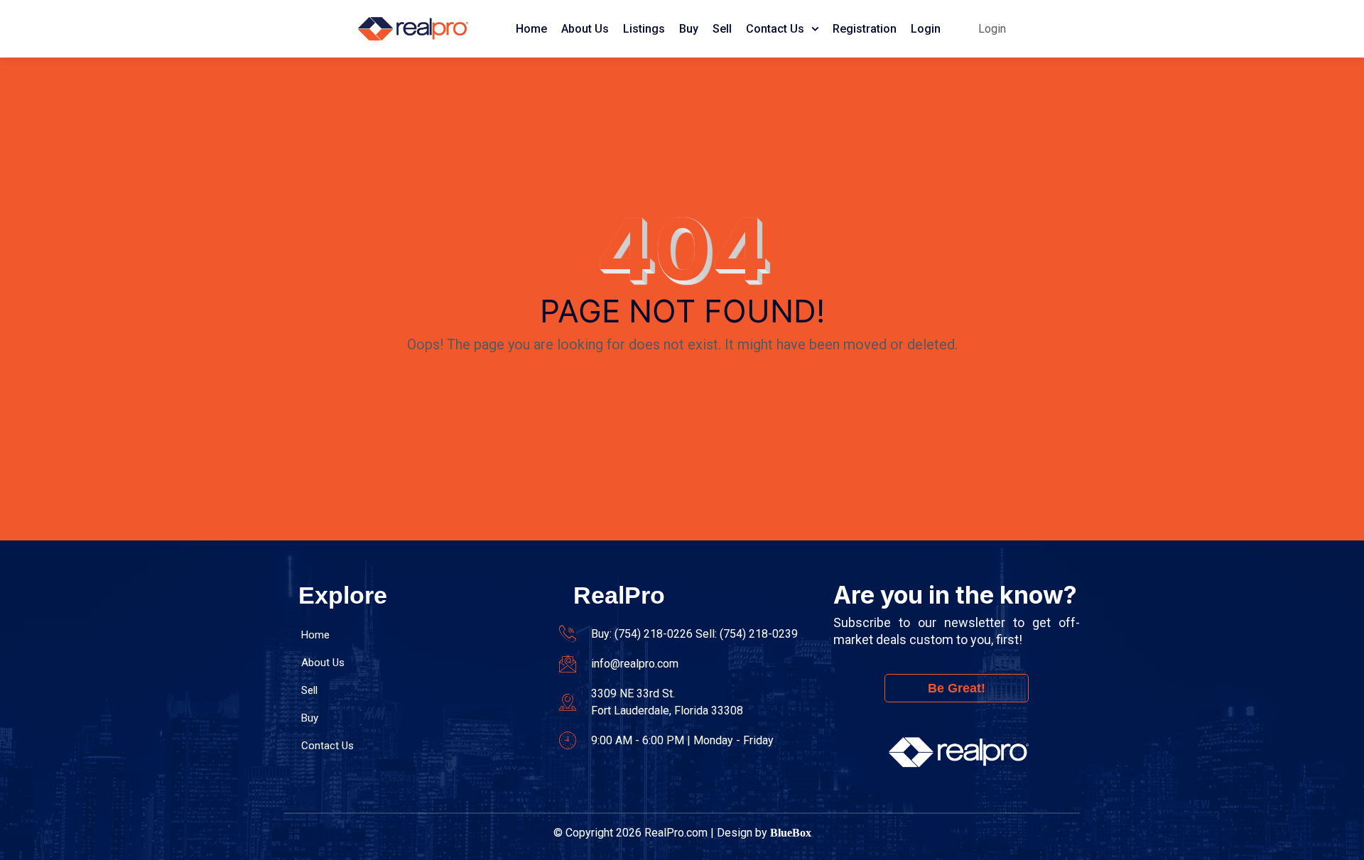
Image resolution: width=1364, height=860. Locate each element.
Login (926, 29)
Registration (865, 29)
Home (531, 29)
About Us (585, 29)
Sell (722, 29)
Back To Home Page (682, 382)
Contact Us (775, 29)
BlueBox (790, 833)
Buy (688, 29)
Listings (644, 29)
